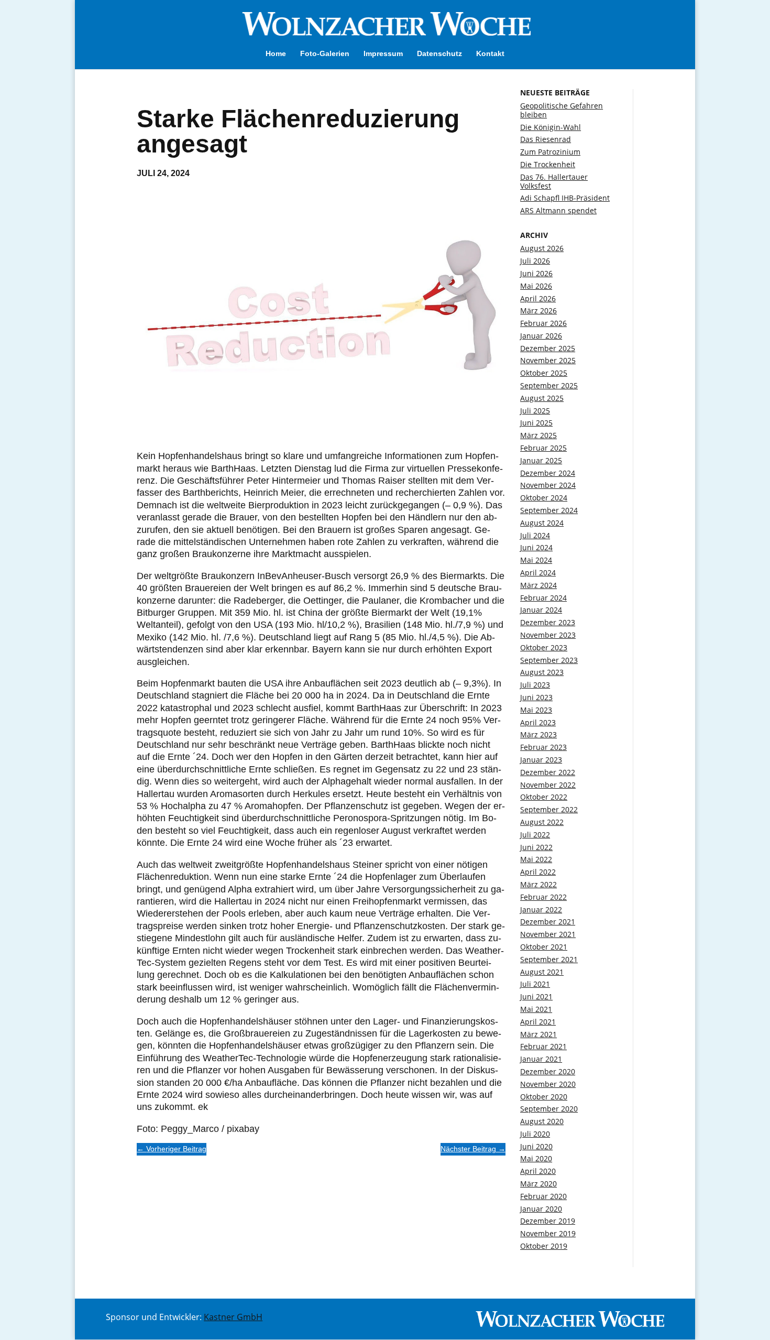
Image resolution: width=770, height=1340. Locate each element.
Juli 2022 (535, 835)
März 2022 (538, 884)
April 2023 (538, 722)
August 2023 (542, 672)
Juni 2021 (536, 996)
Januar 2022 (541, 909)
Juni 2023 (536, 697)
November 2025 (548, 360)
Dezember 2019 (547, 1221)
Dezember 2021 (547, 922)
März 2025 (538, 435)
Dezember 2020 (547, 1071)
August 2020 (542, 1121)
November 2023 (548, 635)
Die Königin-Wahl (550, 127)
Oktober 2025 (543, 373)
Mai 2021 (536, 1009)
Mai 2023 (536, 710)
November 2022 (548, 785)
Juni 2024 (536, 547)
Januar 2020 (541, 1209)
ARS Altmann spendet (558, 210)
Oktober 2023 (543, 647)
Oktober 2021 (543, 947)
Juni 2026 (536, 273)
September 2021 (549, 959)
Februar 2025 (543, 448)
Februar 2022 (543, 897)
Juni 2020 (536, 1146)
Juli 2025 (535, 411)
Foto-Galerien (324, 54)
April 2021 (538, 1022)
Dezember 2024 (547, 473)
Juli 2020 (535, 1134)
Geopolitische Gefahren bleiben (561, 110)
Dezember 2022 (547, 772)
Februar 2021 (543, 1046)
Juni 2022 (536, 847)
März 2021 (538, 1034)
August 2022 (542, 822)
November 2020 (548, 1084)
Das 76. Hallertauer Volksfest (554, 181)
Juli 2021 (535, 984)
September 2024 (549, 510)
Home (276, 54)
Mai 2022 (536, 859)
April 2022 (538, 872)
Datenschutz (439, 54)
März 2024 (538, 585)
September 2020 (549, 1109)
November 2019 (548, 1233)
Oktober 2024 (543, 498)
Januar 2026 (541, 336)
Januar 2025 (541, 460)
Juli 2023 (535, 685)
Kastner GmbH (233, 1317)
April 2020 (538, 1171)
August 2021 (542, 972)
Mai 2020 (536, 1158)
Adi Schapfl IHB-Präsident (565, 198)
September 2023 (549, 660)
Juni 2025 (536, 423)
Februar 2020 (543, 1196)
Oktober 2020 (543, 1097)
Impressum (383, 54)
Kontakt (490, 54)
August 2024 (542, 523)
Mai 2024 (536, 560)
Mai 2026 (536, 286)
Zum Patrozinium (550, 152)
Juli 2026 (535, 261)
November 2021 (548, 934)
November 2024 (548, 485)
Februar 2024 (543, 598)
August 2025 (542, 398)
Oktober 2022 (543, 797)
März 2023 (538, 734)
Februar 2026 (543, 323)
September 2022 (549, 809)
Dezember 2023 (547, 622)
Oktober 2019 (543, 1246)
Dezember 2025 (547, 348)
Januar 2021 (541, 1059)
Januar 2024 (541, 610)
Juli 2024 (535, 535)
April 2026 (538, 298)
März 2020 (538, 1184)
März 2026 (538, 310)
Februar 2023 (543, 747)
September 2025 (549, 385)
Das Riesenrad (545, 139)
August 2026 (542, 248)
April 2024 (538, 573)
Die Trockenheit (547, 164)
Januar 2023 (541, 760)
